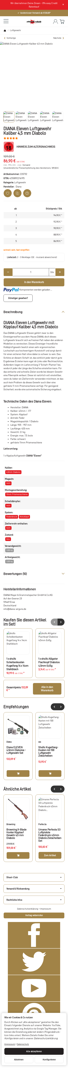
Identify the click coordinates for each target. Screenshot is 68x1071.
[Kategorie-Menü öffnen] (6, 21)
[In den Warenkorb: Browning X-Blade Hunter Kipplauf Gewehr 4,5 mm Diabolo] (18, 855)
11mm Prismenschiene (17, 494)
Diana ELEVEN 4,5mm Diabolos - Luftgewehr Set (16, 750)
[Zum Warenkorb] (62, 21)
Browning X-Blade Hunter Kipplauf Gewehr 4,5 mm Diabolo (16, 833)
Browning (10, 824)
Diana (9, 742)
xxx (39, 742)
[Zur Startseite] (34, 21)
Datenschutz (23, 1044)
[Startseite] (4, 30)
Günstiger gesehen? (18, 298)
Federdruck (11, 516)
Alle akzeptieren (34, 1051)
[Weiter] (61, 706)
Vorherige (11, 38)
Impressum (45, 909)
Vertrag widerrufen (34, 915)
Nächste (57, 38)
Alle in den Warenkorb (47, 689)
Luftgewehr (20, 182)
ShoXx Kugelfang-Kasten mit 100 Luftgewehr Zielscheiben (48, 751)
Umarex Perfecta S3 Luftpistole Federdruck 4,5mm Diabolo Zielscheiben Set (49, 835)
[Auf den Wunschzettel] (7, 193)
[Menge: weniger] (8, 272)
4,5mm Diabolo (13, 472)
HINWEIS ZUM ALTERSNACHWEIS (36, 146)
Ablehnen (19, 1059)
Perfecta (42, 824)
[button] (8, 116)
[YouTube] (34, 988)
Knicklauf (24, 516)
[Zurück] (54, 706)
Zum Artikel (50, 855)
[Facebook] (34, 935)
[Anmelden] (55, 21)
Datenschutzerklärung (28, 909)
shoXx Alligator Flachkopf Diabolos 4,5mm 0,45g (48, 662)
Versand (26, 165)
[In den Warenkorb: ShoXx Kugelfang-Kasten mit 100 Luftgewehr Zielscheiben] (50, 773)
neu (8, 539)
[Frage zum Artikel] (27, 193)
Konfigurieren (49, 1059)
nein (8, 483)
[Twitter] (34, 961)
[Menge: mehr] (60, 272)
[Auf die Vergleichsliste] (17, 193)
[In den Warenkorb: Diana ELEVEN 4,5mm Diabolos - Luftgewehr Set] (18, 773)
